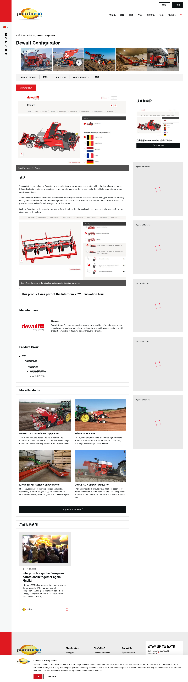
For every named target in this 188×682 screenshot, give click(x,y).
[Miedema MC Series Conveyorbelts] (45, 472)
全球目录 (70, 652)
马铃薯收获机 (38, 376)
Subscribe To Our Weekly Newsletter (159, 652)
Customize (51, 676)
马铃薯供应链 (31, 361)
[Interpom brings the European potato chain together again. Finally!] (45, 572)
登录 (164, 5)
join (178, 5)
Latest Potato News (102, 652)
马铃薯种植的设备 (38, 371)
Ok (38, 676)
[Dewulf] (72, 327)
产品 (24, 356)
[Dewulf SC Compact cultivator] (100, 474)
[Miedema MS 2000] (100, 421)
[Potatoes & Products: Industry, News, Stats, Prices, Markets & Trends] (29, 15)
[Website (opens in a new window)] (72, 130)
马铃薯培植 (33, 367)
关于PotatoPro (128, 652)
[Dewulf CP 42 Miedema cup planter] (45, 421)
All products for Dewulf (73, 510)
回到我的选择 (26, 87)
